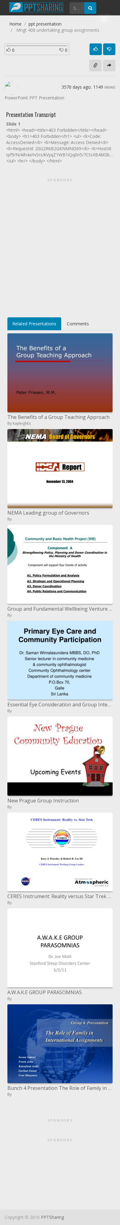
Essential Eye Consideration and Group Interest (60, 704)
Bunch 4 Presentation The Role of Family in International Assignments (60, 1088)
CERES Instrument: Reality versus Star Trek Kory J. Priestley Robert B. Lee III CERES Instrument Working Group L (60, 896)
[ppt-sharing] (36, 6)
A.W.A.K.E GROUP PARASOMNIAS (44, 992)
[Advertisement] (60, 246)
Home (15, 24)
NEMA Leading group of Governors (48, 512)
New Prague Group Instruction (43, 800)
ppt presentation (45, 24)
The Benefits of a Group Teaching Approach (58, 417)
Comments (78, 324)
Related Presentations (34, 324)
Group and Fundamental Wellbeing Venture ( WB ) (60, 608)
